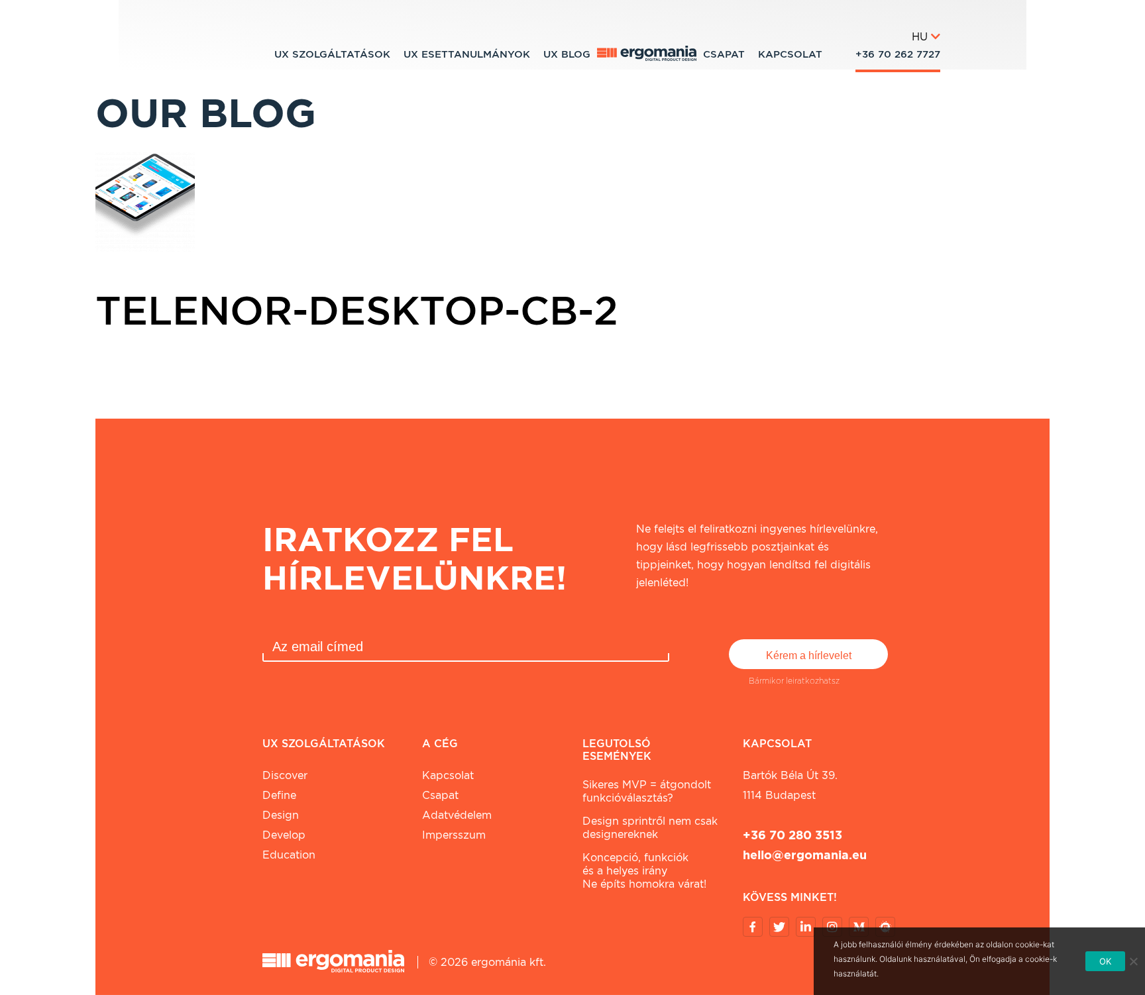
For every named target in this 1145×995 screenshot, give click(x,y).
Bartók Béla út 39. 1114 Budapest (790, 785)
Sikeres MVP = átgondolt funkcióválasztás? (646, 791)
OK (1105, 961)
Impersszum (454, 835)
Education (288, 855)
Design (280, 815)
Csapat (724, 54)
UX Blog (566, 54)
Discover (284, 775)
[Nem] (1133, 961)
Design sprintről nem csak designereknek (650, 828)
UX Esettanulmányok (467, 54)
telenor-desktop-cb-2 (356, 310)
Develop (283, 835)
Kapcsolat (790, 54)
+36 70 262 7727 (897, 54)
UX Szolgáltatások (332, 54)
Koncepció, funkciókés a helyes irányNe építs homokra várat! (644, 870)
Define (279, 795)
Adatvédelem (457, 815)
